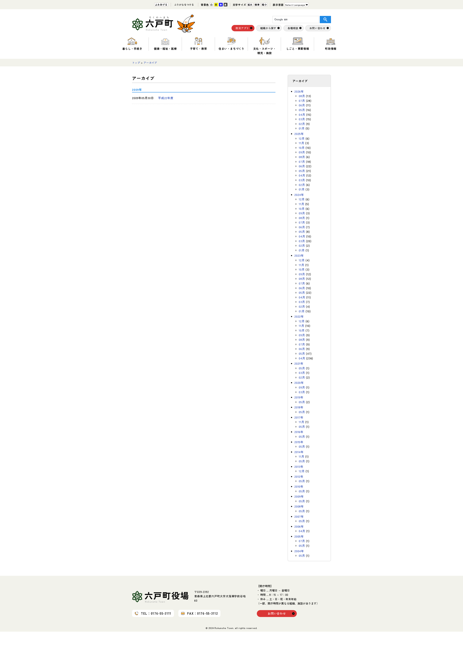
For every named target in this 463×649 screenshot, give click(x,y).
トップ (136, 62)
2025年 (299, 134)
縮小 (264, 4)
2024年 (299, 194)
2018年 (298, 407)
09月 (302, 152)
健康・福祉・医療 (165, 48)
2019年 (298, 397)
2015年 (298, 442)
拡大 (250, 4)
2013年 (298, 466)
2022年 (299, 316)
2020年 (299, 382)
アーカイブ (150, 62)
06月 (302, 105)
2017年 (298, 417)
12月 (302, 138)
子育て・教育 (198, 48)
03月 (302, 119)
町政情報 (330, 48)
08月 (302, 96)
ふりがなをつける (184, 4)
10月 (302, 147)
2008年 (299, 506)
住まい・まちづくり (231, 48)
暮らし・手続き (132, 48)
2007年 (299, 516)
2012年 (298, 476)
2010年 (298, 486)
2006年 (299, 526)
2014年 (299, 452)
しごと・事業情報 (297, 48)
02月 (302, 124)
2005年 (299, 536)
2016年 (298, 432)
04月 (302, 114)
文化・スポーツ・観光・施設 (264, 51)
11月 (301, 143)
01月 (302, 128)
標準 (257, 4)
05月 (302, 110)
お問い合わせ (277, 613)
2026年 (299, 91)
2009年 (299, 496)
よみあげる (161, 4)
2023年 (299, 255)
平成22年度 (165, 98)
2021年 (298, 363)
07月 (302, 100)
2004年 (299, 551)
